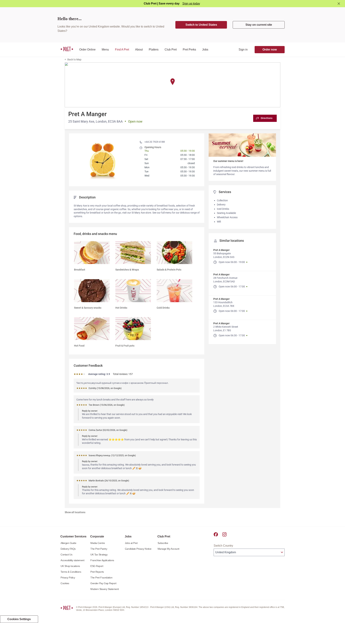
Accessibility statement (72, 560)
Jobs (205, 49)
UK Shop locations (70, 566)
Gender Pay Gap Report (103, 583)
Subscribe (163, 543)
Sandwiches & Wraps (127, 269)
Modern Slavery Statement (104, 589)
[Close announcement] (338, 3)
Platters (153, 49)
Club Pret (171, 49)
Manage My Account (168, 548)
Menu (105, 49)
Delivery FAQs (68, 548)
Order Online (87, 49)
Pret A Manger (221, 250)
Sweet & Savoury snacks (87, 307)
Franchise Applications (102, 560)
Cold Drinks (163, 307)
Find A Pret (122, 49)
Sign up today (191, 3)
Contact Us (66, 554)
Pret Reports (97, 571)
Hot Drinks (121, 307)
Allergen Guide (68, 543)
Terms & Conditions (71, 571)
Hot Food (79, 345)
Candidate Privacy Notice (138, 548)
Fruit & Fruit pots (124, 345)
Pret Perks (189, 49)
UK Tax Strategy (98, 554)
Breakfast (79, 269)
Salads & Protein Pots (169, 269)
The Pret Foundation (101, 577)
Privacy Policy (68, 577)
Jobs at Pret (131, 543)
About (139, 49)
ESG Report (96, 566)
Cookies (65, 583)
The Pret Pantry (98, 548)
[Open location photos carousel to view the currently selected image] (103, 159)
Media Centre (97, 543)
